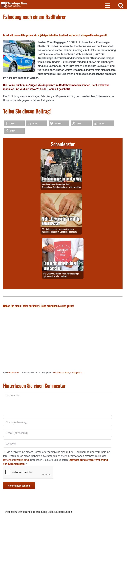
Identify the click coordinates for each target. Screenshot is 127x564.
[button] (14, 123)
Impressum (39, 511)
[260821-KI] (61, 195)
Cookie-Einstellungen (60, 511)
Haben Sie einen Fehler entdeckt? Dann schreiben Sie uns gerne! (38, 306)
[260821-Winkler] (63, 239)
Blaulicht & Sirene (61, 372)
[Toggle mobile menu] (108, 5)
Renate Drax (13, 372)
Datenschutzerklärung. (16, 459)
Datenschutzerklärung (18, 511)
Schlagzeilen (76, 372)
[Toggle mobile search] (121, 5)
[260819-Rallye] (61, 150)
